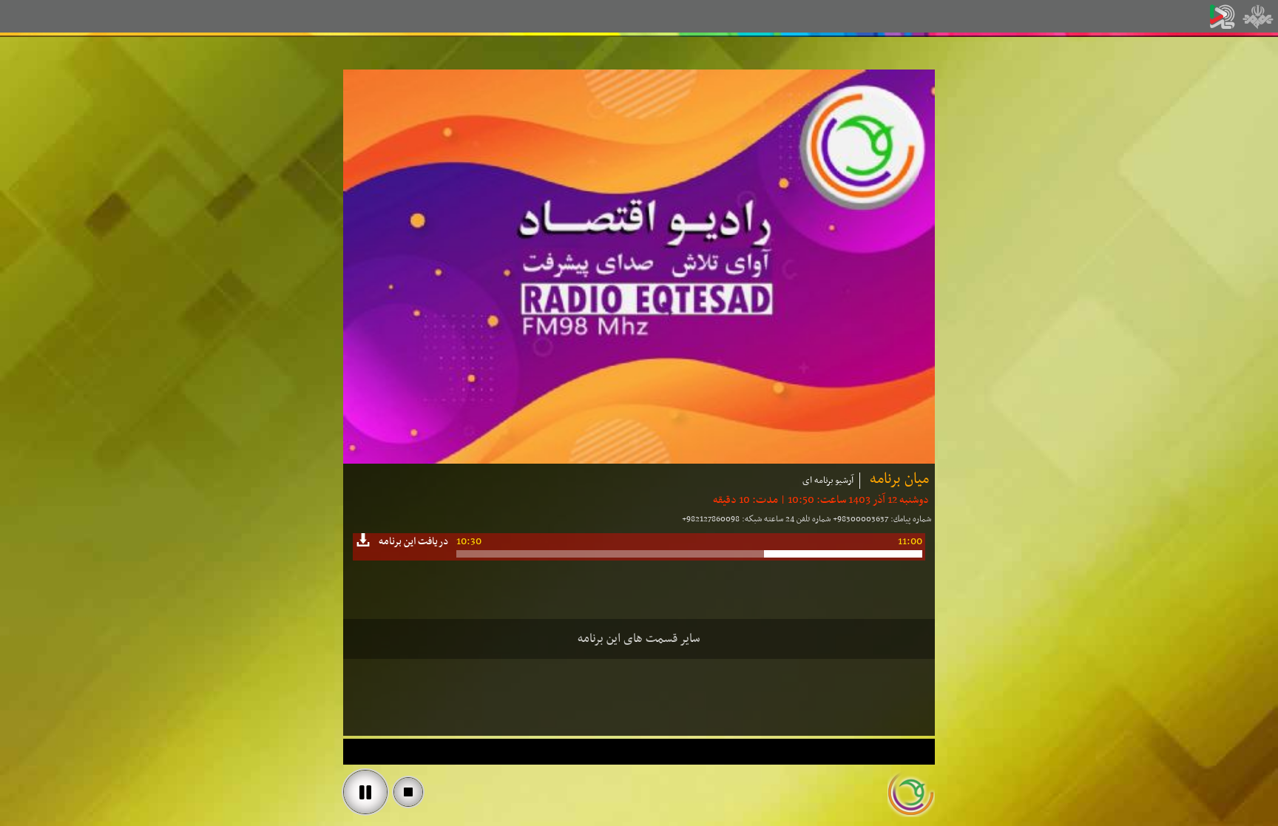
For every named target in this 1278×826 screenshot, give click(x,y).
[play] (365, 792)
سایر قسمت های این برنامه (639, 639)
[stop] (408, 792)
